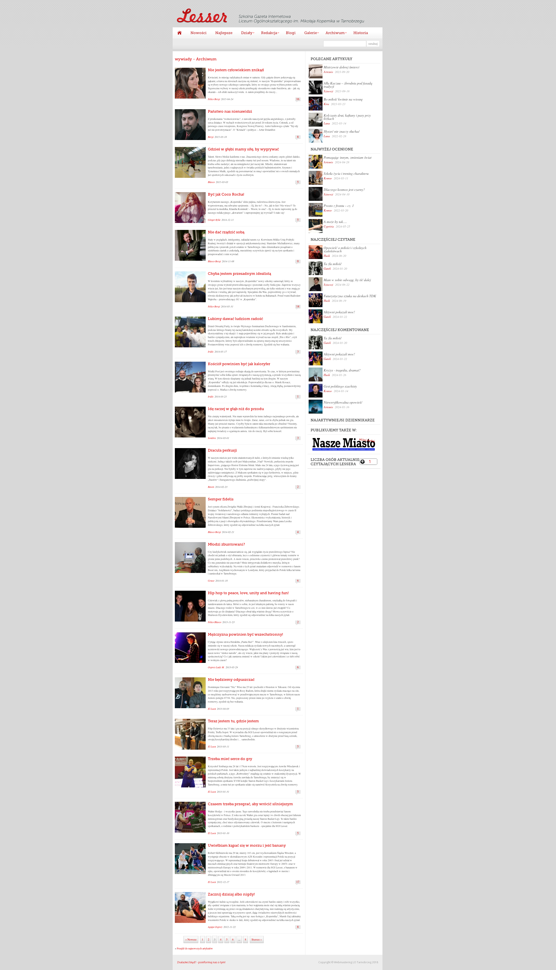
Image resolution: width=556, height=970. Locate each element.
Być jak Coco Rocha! (226, 194)
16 (297, 99)
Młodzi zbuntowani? (226, 544)
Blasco (211, 182)
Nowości (198, 33)
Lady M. (220, 667)
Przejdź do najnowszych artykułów (195, 948)
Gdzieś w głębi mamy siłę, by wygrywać (243, 149)
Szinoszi (328, 91)
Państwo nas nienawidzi (230, 111)
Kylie (217, 219)
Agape (211, 927)
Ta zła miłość (333, 263)
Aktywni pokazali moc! (339, 312)
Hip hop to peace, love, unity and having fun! (248, 593)
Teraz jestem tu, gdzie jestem (233, 721)
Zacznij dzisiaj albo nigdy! (231, 894)
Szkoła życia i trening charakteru (346, 173)
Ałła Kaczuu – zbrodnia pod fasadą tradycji (348, 85)
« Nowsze (191, 939)
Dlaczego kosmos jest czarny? (344, 189)
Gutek (327, 268)
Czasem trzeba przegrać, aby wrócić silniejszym (250, 804)
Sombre (212, 438)
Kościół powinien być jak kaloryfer (239, 364)
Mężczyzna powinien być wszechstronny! (245, 634)
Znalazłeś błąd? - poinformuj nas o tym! (201, 962)
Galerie (308, 33)
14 (297, 306)
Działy (244, 33)
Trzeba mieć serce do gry (230, 759)
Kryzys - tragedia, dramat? (342, 370)
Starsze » (257, 939)
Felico (211, 99)
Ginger (211, 219)
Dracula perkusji (222, 450)
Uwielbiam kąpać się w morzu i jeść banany (247, 845)
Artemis (328, 72)
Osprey (211, 667)
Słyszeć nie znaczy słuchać (342, 131)
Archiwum (333, 33)
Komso (328, 178)
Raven (211, 486)
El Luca (212, 708)
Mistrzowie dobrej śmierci (341, 67)
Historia (360, 33)
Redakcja (267, 33)
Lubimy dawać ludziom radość (235, 319)
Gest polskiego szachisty (340, 386)
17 (297, 882)
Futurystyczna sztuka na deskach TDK (350, 296)
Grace (211, 580)
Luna (327, 123)
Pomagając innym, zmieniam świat (347, 157)
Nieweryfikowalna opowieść (343, 402)
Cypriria (329, 226)
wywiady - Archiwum (196, 59)
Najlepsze (223, 33)
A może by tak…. (335, 221)
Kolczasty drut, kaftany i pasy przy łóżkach (347, 117)
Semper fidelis (220, 499)
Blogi (291, 33)
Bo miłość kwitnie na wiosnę (343, 99)
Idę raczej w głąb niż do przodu (236, 409)
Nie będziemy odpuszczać (231, 679)
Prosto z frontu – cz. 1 (339, 205)
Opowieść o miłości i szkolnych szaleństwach (345, 249)
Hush (327, 256)
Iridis (210, 351)
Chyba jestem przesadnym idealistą (239, 273)
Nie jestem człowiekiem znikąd (236, 70)
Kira (326, 104)
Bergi (217, 99)
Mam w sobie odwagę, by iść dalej (347, 279)
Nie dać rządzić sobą (226, 232)
